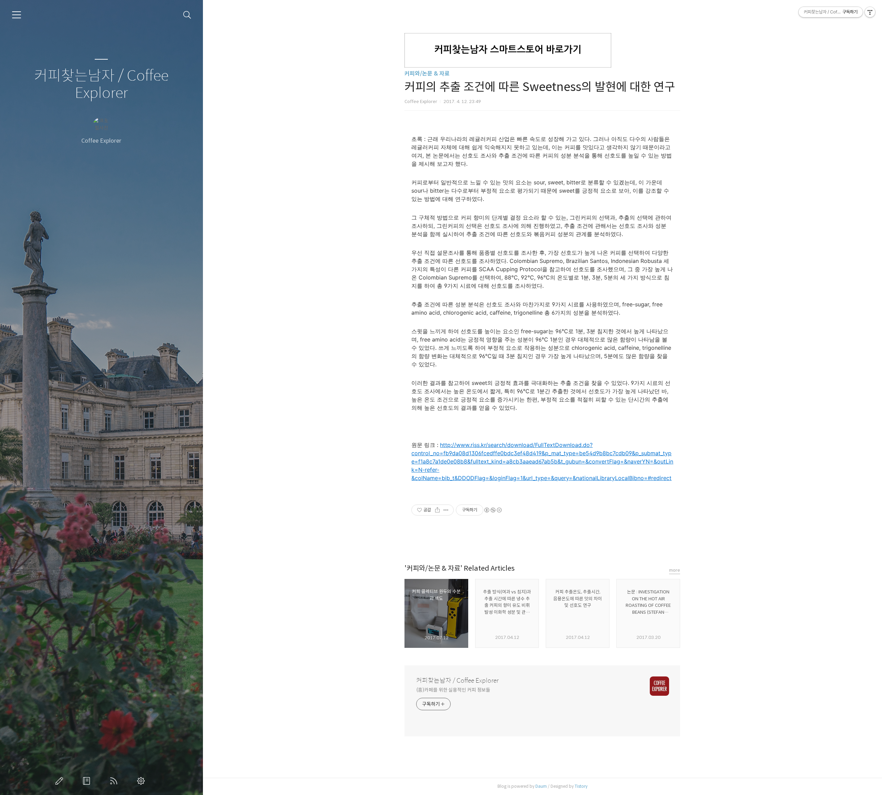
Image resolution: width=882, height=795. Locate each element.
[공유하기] (437, 510)
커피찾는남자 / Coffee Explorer (101, 85)
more (674, 570)
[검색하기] (187, 15)
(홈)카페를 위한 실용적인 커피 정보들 (453, 690)
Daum (541, 786)
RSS (115, 781)
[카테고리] (16, 14)
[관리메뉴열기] (870, 12)
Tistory (581, 786)
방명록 (88, 781)
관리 (142, 781)
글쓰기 (60, 781)
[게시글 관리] (446, 510)
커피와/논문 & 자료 (427, 73)
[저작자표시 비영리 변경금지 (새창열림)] (492, 510)
